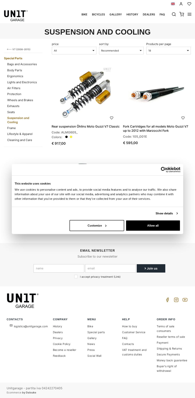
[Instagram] (176, 301)
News (91, 344)
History (132, 14)
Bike (84, 14)
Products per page (158, 44)
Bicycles (98, 14)
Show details (164, 213)
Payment (162, 342)
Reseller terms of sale (171, 336)
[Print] (112, 117)
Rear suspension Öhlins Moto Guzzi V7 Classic (86, 126)
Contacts (128, 344)
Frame (11, 128)
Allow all (153, 225)
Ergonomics (15, 76)
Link (117, 276)
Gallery (115, 14)
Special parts (96, 332)
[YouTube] (184, 301)
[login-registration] (181, 4)
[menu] (189, 14)
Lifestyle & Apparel (20, 134)
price (55, 44)
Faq (162, 14)
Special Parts (13, 58)
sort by (104, 44)
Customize (95, 225)
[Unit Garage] (23, 300)
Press (91, 349)
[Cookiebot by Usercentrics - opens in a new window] (163, 170)
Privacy (58, 338)
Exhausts (13, 106)
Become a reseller (64, 349)
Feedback (59, 355)
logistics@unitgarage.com (31, 326)
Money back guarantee (172, 360)
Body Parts (14, 70)
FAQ (124, 338)
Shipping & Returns (169, 348)
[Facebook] (167, 301)
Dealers (149, 14)
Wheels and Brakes (20, 100)
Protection (14, 94)
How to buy (129, 326)
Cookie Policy (62, 344)
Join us (151, 268)
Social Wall (94, 355)
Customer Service (133, 332)
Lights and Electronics (22, 82)
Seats (11, 112)
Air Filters (13, 88)
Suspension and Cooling (18, 120)
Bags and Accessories (22, 64)
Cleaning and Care (19, 140)
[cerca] (174, 14)
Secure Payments (168, 354)
